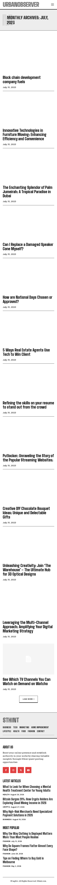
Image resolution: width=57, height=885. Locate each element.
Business (7, 819)
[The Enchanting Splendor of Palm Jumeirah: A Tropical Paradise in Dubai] (28, 167)
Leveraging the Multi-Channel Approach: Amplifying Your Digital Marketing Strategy (28, 626)
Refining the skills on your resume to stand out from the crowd (28, 405)
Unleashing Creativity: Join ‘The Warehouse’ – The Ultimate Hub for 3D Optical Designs (27, 569)
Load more (28, 699)
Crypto (6, 807)
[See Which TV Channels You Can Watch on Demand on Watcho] (28, 659)
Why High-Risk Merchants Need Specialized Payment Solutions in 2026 (27, 813)
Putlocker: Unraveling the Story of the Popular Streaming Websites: (28, 457)
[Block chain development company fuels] (28, 57)
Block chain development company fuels (22, 79)
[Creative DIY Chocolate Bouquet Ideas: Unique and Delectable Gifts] (28, 488)
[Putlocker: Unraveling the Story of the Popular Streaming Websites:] (28, 435)
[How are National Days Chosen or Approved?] (28, 277)
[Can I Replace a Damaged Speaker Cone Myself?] (28, 224)
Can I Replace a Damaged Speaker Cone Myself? (28, 246)
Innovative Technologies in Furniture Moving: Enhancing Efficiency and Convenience (24, 134)
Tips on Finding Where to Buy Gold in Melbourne (23, 860)
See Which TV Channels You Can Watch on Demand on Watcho (26, 681)
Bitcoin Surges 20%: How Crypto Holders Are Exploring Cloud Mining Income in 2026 (28, 801)
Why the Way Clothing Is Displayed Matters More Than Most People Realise (27, 835)
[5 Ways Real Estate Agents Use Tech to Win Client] (28, 329)
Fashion (6, 841)
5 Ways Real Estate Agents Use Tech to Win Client (26, 352)
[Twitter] (21, 770)
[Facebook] (6, 770)
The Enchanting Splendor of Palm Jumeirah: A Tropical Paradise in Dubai (27, 191)
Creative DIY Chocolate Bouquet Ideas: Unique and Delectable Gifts (26, 512)
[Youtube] (28, 770)
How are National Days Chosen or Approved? (27, 299)
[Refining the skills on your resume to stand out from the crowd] (28, 382)
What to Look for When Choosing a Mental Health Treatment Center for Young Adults (27, 788)
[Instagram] (13, 770)
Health (6, 795)
